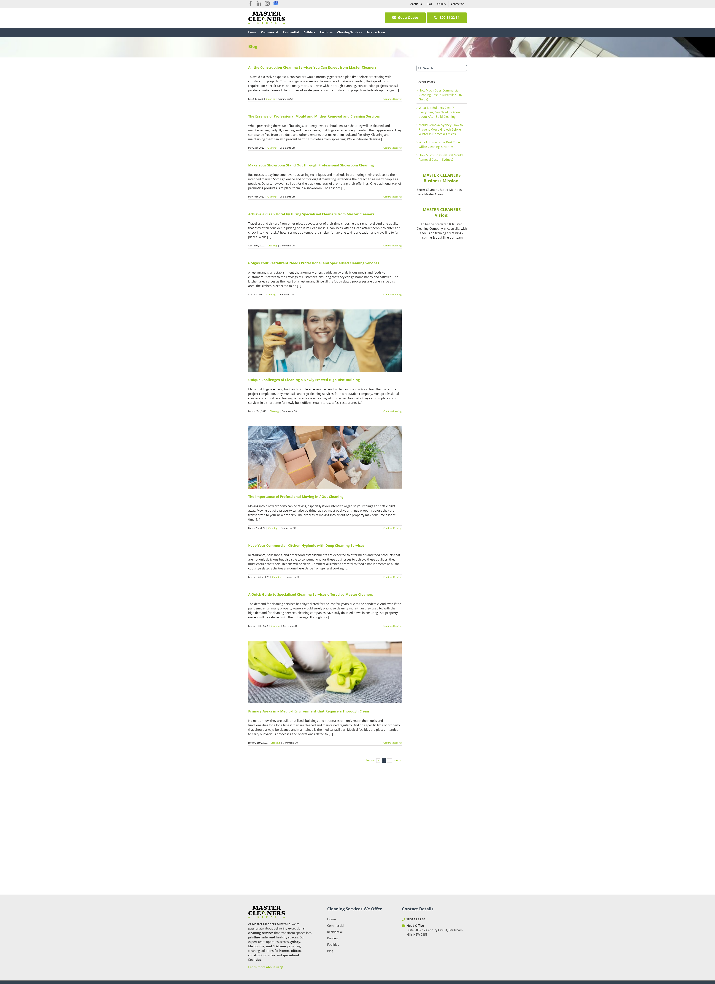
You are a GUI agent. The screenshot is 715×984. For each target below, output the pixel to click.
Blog (330, 951)
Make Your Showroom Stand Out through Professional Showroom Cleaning (311, 165)
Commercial (335, 926)
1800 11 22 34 (415, 919)
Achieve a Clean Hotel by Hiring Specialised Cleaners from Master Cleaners (311, 214)
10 (389, 760)
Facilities (333, 945)
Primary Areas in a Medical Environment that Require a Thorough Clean (308, 711)
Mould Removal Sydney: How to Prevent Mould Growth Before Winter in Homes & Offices (441, 129)
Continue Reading (392, 98)
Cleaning (270, 98)
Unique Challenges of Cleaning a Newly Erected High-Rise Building (304, 380)
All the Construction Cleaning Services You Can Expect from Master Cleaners (312, 67)
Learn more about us (264, 967)
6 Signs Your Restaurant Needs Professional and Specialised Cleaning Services (313, 263)
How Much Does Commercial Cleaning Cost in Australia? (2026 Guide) (441, 94)
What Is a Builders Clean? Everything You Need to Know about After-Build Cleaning (439, 112)
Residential (335, 932)
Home (331, 919)
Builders (333, 938)
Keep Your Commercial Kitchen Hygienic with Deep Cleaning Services (306, 545)
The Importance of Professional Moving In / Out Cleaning (296, 496)
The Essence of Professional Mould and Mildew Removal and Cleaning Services (314, 116)
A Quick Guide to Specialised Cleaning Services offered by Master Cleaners (310, 594)
